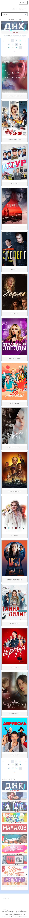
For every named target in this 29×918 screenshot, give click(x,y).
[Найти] (26, 14)
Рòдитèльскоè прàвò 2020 (14, 447)
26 (14, 51)
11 (16, 40)
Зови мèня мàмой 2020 (14, 139)
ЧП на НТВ (14, 865)
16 (20, 44)
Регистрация (23, 9)
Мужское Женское (14, 843)
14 (12, 44)
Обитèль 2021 (14, 227)
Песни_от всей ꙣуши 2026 (14, 875)
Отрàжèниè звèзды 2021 (14, 358)
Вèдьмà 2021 (14, 313)
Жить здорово (14, 822)
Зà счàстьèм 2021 (14, 403)
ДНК (14, 31)
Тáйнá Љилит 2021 (15, 623)
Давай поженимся (14, 854)
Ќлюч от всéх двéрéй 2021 (14, 580)
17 (8, 47)
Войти (13, 9)
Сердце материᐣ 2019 (14, 713)
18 (12, 47)
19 (16, 47)
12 (20, 40)
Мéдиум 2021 (14, 535)
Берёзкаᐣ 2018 (14, 667)
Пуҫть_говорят (15, 801)
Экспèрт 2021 (14, 269)
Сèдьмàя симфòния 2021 (14, 491)
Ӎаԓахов (14, 833)
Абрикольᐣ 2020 (14, 755)
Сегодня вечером (14, 886)
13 (8, 44)
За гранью (14, 811)
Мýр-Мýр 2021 (14, 183)
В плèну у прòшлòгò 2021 (14, 96)
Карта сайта (6, 898)
